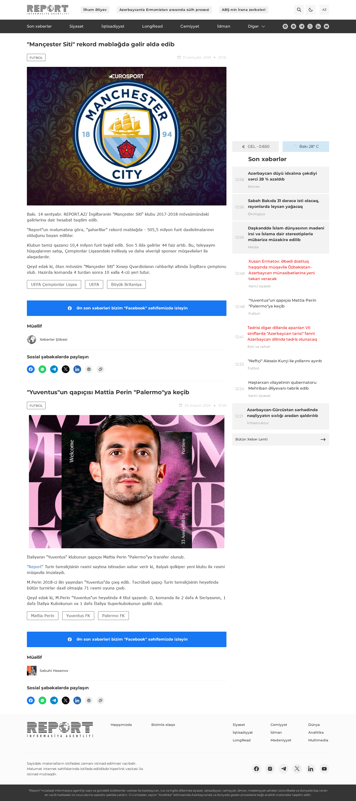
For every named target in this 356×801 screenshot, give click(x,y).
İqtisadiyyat (243, 732)
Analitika (316, 732)
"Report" (35, 566)
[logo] (48, 10)
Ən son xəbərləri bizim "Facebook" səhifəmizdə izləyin (132, 308)
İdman (276, 732)
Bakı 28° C (309, 146)
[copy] (100, 369)
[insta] (293, 26)
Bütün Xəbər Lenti (251, 439)
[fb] (285, 26)
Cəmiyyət (279, 724)
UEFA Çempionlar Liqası (54, 284)
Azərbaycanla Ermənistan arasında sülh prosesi (164, 10)
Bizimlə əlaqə (163, 724)
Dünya (314, 724)
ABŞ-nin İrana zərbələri (244, 10)
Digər (253, 26)
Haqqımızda (121, 724)
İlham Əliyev (95, 10)
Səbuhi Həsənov (54, 670)
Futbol (36, 58)
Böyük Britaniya (126, 284)
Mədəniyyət (281, 740)
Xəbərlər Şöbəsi (53, 339)
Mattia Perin (42, 615)
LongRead (242, 740)
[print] (89, 369)
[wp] (42, 369)
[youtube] (326, 26)
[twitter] (310, 26)
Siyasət (239, 724)
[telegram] (301, 26)
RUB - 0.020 (258, 146)
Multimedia (318, 740)
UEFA (94, 284)
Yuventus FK (78, 615)
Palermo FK (113, 615)
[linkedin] (318, 26)
